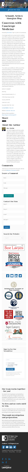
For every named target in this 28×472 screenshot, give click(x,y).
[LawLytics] (7, 467)
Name (5, 177)
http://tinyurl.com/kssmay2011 (9, 115)
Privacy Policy (12, 451)
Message (5, 188)
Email (5, 183)
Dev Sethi (9, 32)
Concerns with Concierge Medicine (11, 26)
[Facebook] (6, 462)
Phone (5, 209)
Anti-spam (18, 451)
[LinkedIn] (3, 462)
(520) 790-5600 (15, 10)
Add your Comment (11, 170)
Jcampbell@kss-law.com (7, 108)
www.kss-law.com (10, 110)
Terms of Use (5, 451)
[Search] (22, 238)
